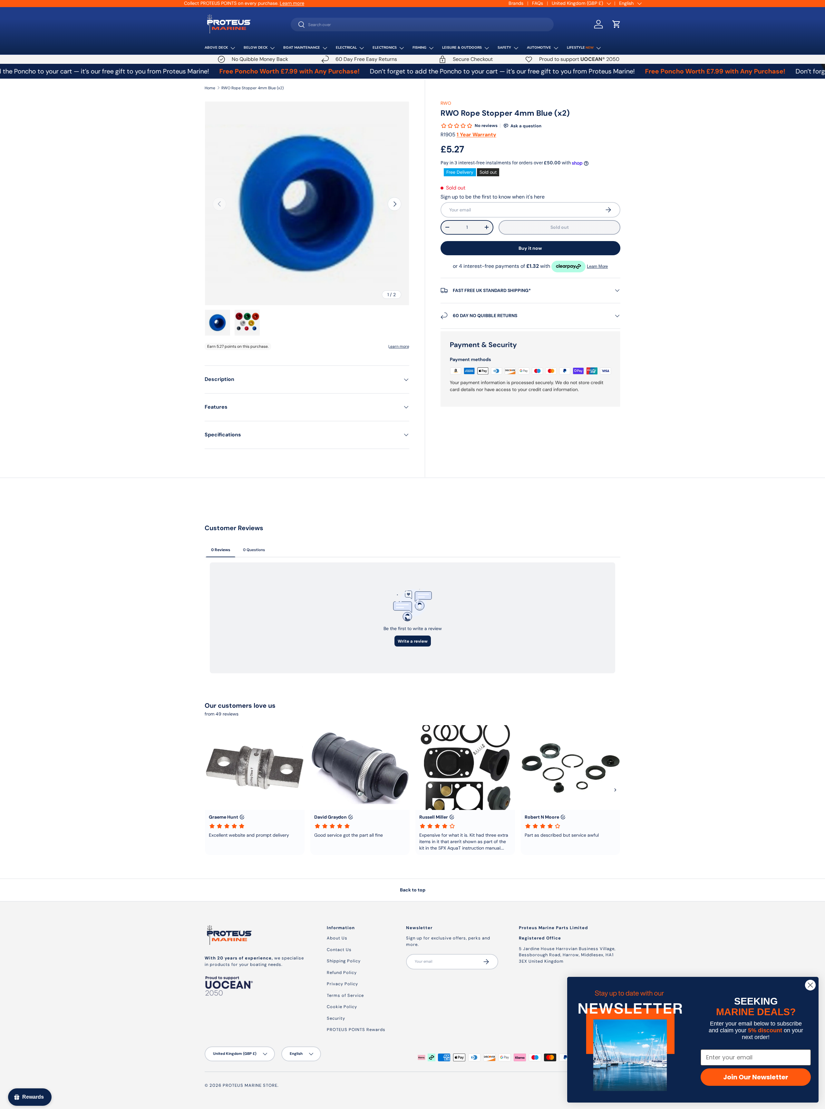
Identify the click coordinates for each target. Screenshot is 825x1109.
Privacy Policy (342, 984)
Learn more (292, 3)
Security (336, 1018)
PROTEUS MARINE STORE (250, 1085)
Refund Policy (342, 972)
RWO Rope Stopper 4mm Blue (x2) (252, 88)
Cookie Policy (342, 1006)
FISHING (419, 47)
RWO (446, 103)
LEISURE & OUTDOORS (462, 47)
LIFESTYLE (580, 47)
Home (210, 88)
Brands (516, 3)
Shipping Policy (344, 961)
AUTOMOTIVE (539, 47)
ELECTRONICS (385, 47)
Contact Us (339, 949)
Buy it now (530, 248)
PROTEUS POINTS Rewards (356, 1029)
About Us (337, 938)
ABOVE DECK (216, 47)
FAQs (537, 3)
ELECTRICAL (346, 47)
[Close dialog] (810, 985)
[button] (616, 24)
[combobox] (422, 24)
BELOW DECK (255, 47)
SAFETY (504, 47)
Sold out (559, 227)
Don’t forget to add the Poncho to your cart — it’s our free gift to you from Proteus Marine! (457, 71)
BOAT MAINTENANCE (301, 47)
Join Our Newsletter (755, 1077)
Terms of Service (345, 995)
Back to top (412, 890)
